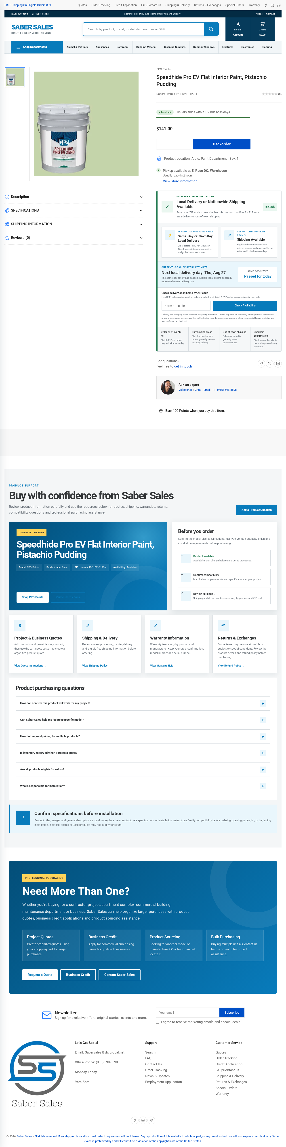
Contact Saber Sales (119, 975)
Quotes (82, 5)
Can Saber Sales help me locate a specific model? (52, 719)
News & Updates (157, 1076)
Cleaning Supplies (174, 47)
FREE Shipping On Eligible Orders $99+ (28, 5)
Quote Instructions (68, 597)
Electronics (247, 47)
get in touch (183, 366)
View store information (180, 181)
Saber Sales (24, 1136)
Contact (270, 14)
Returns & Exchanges (207, 5)
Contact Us (153, 1064)
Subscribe (232, 1013)
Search (150, 1052)
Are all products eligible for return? (42, 769)
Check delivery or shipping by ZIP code (185, 293)
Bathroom (122, 47)
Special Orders (234, 5)
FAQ (148, 1058)
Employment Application (163, 1082)
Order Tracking (100, 5)
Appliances (102, 47)
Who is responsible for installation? (42, 786)
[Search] (211, 29)
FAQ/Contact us (151, 5)
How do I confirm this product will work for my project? (55, 703)
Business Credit (78, 975)
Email (207, 389)
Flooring (267, 47)
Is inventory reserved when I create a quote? (48, 752)
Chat (198, 389)
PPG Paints (163, 69)
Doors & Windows (203, 47)
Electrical (227, 47)
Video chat (186, 389)
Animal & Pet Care (77, 47)
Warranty (254, 5)
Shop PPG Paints (32, 597)
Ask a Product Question (257, 510)
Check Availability (245, 305)
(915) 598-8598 (19, 14)
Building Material (146, 47)
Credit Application (126, 5)
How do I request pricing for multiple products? (50, 736)
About (259, 14)
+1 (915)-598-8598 (225, 389)
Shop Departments (35, 47)
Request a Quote (40, 975)
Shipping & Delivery (178, 5)
